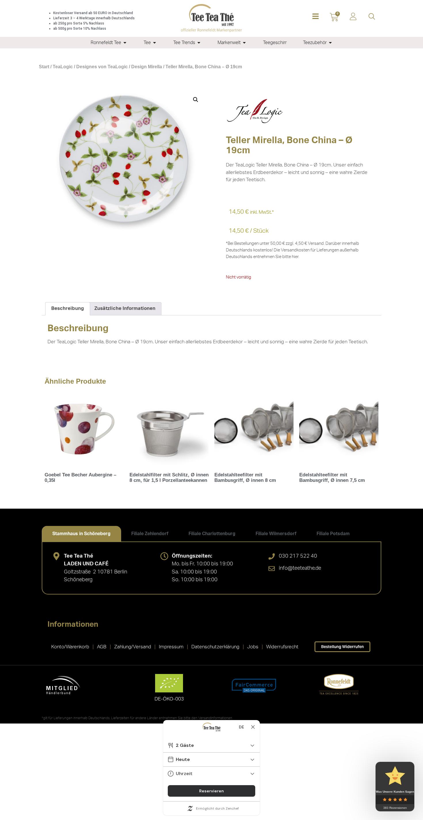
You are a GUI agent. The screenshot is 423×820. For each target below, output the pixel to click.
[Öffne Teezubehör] (330, 42)
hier (295, 257)
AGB (101, 646)
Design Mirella (146, 66)
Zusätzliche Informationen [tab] (124, 308)
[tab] (81, 533)
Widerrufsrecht (282, 646)
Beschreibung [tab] (67, 308)
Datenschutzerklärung (215, 646)
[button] (315, 17)
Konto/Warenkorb (70, 646)
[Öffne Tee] (154, 42)
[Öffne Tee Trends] (199, 42)
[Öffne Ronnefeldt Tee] (125, 42)
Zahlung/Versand (132, 646)
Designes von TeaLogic (102, 66)
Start (44, 66)
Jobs (252, 646)
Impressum (171, 646)
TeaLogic (63, 66)
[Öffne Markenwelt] (244, 42)
